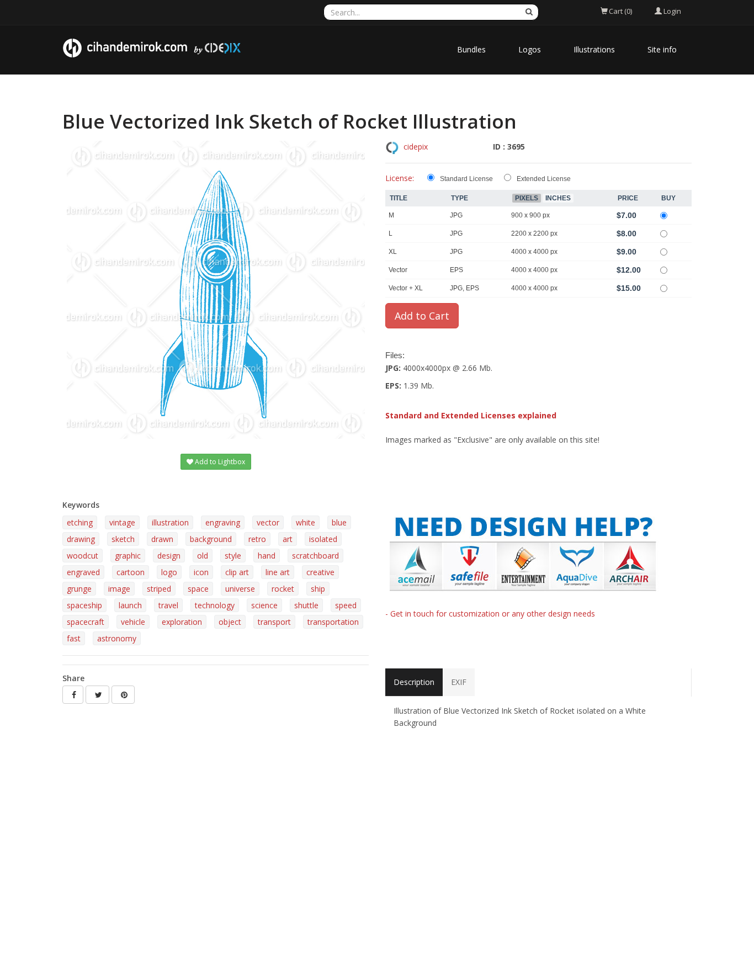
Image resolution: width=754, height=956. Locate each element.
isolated (323, 539)
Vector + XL (406, 288)
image (119, 588)
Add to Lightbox (219, 461)
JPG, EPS (464, 288)
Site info (662, 49)
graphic (128, 555)
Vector (398, 270)
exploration (182, 622)
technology (215, 605)
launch (130, 605)
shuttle (306, 605)
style (233, 555)
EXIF (458, 682)
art (288, 539)
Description (414, 682)
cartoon (130, 572)
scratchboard (315, 555)
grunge (79, 588)
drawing (81, 539)
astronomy (116, 638)
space (198, 588)
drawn (162, 539)
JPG (456, 215)
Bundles (471, 49)
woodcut (82, 555)
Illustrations (594, 49)
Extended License (544, 179)
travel (168, 605)
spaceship (84, 605)
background (211, 539)
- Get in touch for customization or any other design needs (490, 613)
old (202, 555)
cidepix (415, 146)
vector (268, 522)
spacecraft (85, 622)
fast (74, 638)
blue (339, 522)
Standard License (466, 179)
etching (80, 522)
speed (346, 605)
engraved (83, 572)
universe (240, 588)
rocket (283, 588)
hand (266, 555)
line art (278, 572)
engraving (222, 522)
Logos (529, 49)
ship (318, 588)
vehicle (133, 622)
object (230, 622)
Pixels (526, 198)
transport (274, 622)
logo (169, 572)
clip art (237, 572)
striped (159, 588)
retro (257, 539)
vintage (122, 522)
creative (320, 572)
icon (201, 572)
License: (399, 178)
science (264, 605)
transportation (333, 622)
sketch (123, 539)
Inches (558, 198)
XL (393, 252)
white (305, 522)
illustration (170, 522)
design (168, 555)
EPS (456, 270)
